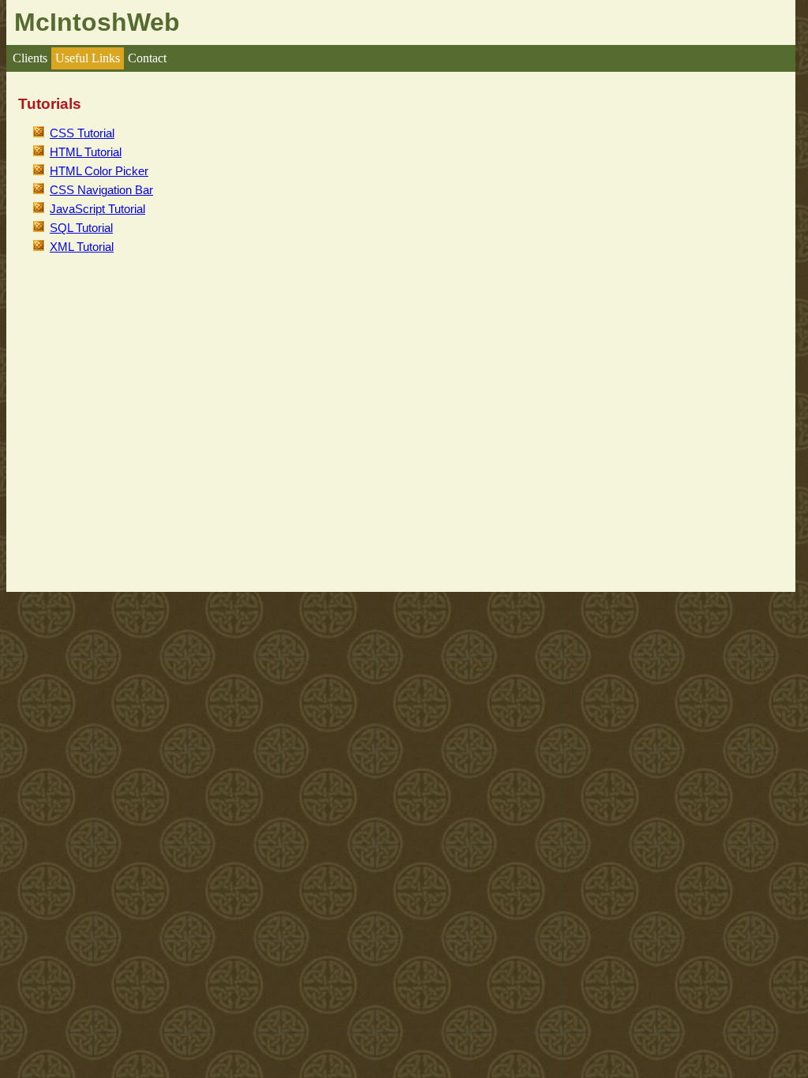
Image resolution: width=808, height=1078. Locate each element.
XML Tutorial (82, 247)
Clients (30, 58)
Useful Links (87, 58)
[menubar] (89, 58)
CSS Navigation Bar (101, 190)
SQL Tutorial (81, 228)
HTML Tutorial (86, 152)
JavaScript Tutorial (97, 209)
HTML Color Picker (99, 171)
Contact (147, 58)
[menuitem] (30, 58)
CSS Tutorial (82, 133)
